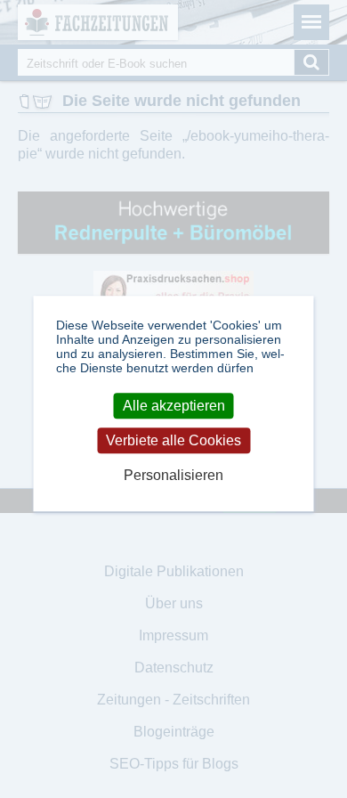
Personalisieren (173, 476)
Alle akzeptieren (174, 405)
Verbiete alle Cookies (173, 440)
